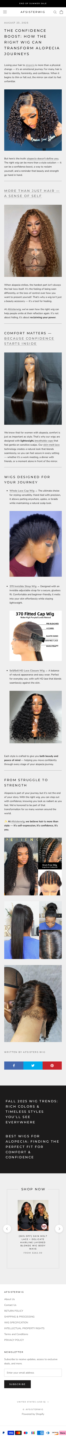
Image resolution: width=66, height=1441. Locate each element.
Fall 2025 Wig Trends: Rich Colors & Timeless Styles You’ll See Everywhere (32, 1111)
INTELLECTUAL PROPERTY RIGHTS (24, 1328)
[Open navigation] (5, 12)
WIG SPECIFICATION (16, 1322)
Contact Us (10, 1305)
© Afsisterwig (33, 1409)
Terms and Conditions (16, 1334)
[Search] (55, 11)
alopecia (30, 65)
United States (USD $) (31, 1402)
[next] (59, 1229)
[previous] (7, 1229)
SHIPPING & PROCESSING (19, 1316)
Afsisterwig (17, 821)
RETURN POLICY (13, 1311)
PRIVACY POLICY (14, 1340)
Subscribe (17, 1384)
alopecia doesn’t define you (42, 158)
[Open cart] (61, 12)
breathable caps (44, 440)
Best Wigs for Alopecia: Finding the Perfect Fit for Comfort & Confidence (32, 1146)
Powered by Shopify (33, 1414)
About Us (9, 1299)
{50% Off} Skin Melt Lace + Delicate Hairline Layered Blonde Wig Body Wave (33, 1242)
